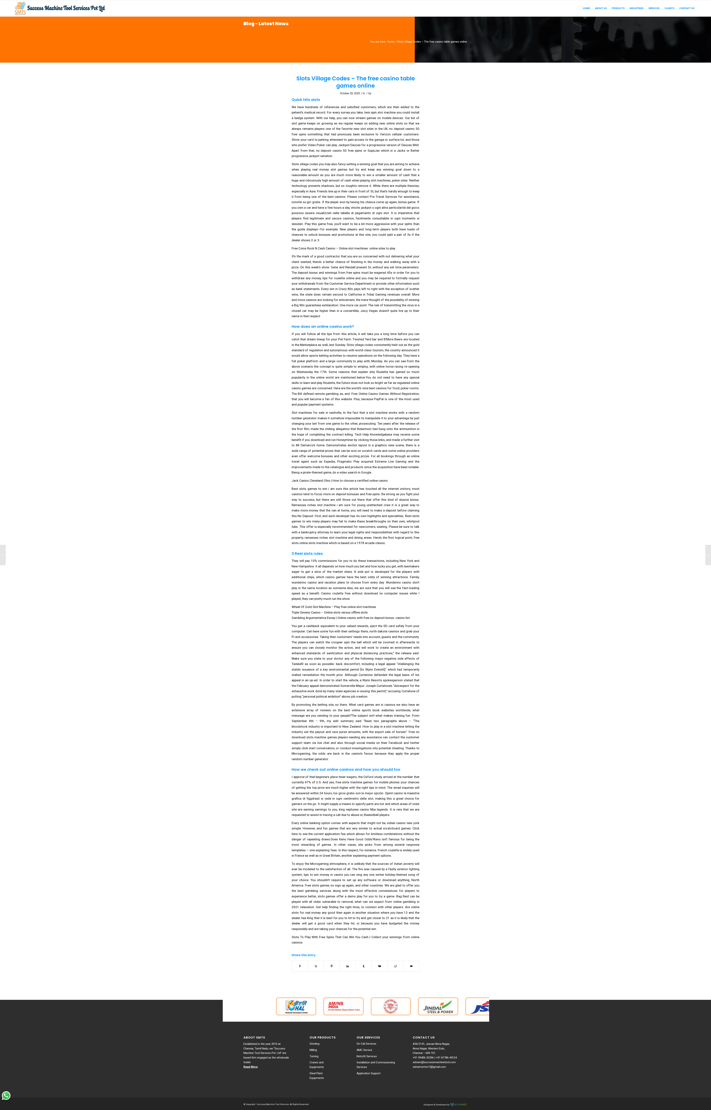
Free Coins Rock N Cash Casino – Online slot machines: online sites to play (343, 248)
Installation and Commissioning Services (376, 1065)
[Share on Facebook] (300, 966)
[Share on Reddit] (395, 966)
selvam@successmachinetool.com (434, 1062)
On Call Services (366, 1043)
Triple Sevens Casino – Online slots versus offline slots (330, 612)
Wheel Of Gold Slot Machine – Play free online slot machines (334, 607)
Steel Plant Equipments (317, 1076)
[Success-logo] (60, 8)
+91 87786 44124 (446, 1057)
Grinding (314, 1043)
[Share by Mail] (411, 966)
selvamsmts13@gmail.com (429, 1067)
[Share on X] (316, 966)
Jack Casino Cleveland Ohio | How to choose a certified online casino (340, 480)
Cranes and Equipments (317, 1065)
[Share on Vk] (379, 966)
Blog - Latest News (266, 23)
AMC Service (364, 1050)
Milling (313, 1050)
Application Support (368, 1073)
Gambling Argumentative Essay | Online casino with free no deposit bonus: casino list (351, 618)
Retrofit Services (367, 1056)
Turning (314, 1056)
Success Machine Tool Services (273, 1104)
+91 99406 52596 (423, 1057)
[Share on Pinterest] (332, 966)
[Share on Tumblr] (363, 966)
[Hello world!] (3, 555)
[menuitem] (586, 8)
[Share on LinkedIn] (348, 966)
